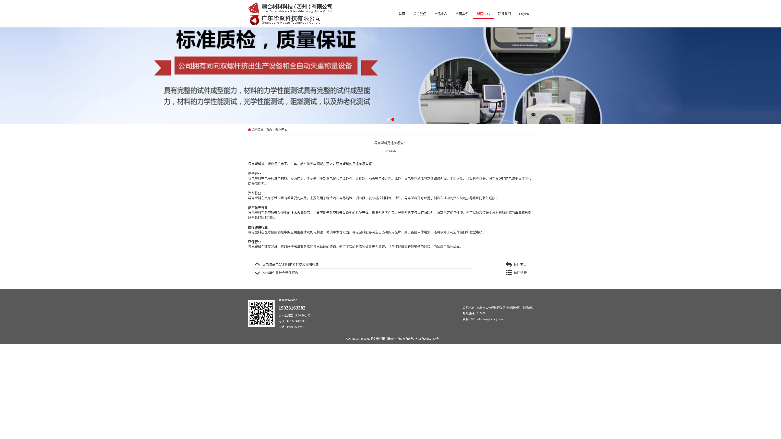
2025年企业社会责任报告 (280, 272)
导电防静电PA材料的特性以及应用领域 (290, 264)
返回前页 (520, 264)
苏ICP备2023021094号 (427, 338)
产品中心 (440, 13)
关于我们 (419, 13)
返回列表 (520, 272)
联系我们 (504, 13)
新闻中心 (483, 13)
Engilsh (524, 13)
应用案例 (462, 13)
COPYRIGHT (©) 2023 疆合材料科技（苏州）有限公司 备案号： (380, 338)
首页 (402, 13)
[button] (388, 119)
